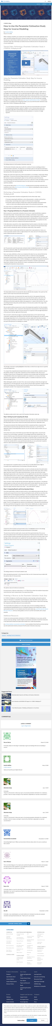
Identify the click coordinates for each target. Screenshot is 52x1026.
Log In (38, 4)
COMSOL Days (9, 999)
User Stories (23, 980)
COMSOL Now (10, 954)
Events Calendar (10, 1001)
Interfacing (41, 932)
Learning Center (38, 974)
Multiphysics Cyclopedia (40, 986)
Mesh (28, 954)
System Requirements (11, 981)
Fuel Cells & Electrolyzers (9, 951)
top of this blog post (21, 185)
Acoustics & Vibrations (40, 950)
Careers (36, 999)
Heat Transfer (20, 962)
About (35, 997)
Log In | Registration (26, 725)
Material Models (40, 955)
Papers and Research (25, 983)
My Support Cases (24, 999)
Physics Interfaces (29, 963)
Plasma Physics (20, 941)
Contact (44, 4)
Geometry (29, 943)
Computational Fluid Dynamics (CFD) (20, 958)
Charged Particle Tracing (20, 934)
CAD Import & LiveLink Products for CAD (40, 935)
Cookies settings (20, 1020)
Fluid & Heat (20, 955)
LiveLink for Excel (41, 940)
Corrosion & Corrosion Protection (9, 942)
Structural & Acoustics (41, 947)
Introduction (30, 950)
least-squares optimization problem (31, 99)
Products (8, 974)
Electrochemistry (10, 945)
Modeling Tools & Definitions (13, 635)
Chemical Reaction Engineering (9, 937)
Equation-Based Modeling (30, 940)
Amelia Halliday (9, 32)
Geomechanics (40, 953)
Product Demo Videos (25, 978)
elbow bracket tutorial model (22, 187)
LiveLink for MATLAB (39, 943)
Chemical (9, 932)
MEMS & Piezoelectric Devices (40, 959)
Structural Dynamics (39, 963)
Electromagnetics (22, 932)
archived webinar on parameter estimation (15, 624)
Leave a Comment (26, 644)
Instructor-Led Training (39, 976)
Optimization (30, 960)
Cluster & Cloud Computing (30, 937)
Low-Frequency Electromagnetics (20, 938)
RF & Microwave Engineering (20, 946)
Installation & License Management (30, 946)
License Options (10, 979)
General (4, 635)
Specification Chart (10, 976)
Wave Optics (19, 952)
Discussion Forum (38, 979)
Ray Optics (19, 943)
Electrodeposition (10, 947)
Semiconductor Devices (20, 949)
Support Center (23, 997)
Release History (10, 984)
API (28, 934)
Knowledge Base (24, 1001)
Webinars (8, 997)
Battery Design (9, 934)
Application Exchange (39, 981)
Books (21, 985)
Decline (42, 1020)
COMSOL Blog (7, 23)
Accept (31, 1020)
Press (35, 1001)
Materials (29, 952)
